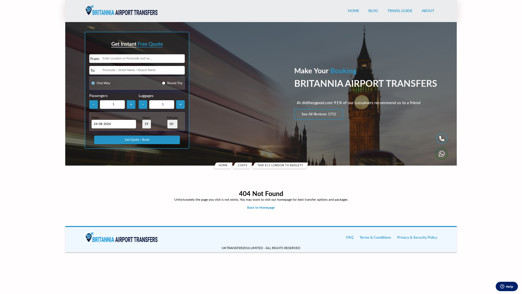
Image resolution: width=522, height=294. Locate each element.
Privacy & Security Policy (417, 237)
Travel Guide (399, 11)
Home (353, 11)
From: (95, 59)
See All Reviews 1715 (319, 114)
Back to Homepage (261, 207)
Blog (373, 11)
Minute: (172, 117)
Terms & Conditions (375, 237)
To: (92, 70)
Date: (95, 117)
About (428, 11)
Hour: (147, 117)
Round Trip (174, 83)
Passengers (98, 96)
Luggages (146, 96)
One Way (103, 83)
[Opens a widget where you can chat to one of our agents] (506, 287)
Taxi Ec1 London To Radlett (280, 165)
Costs (242, 165)
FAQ (349, 237)
